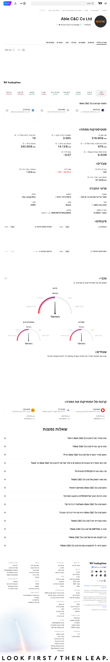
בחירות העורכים (34, 588)
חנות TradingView (58, 623)
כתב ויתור (61, 636)
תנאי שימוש (60, 634)
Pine (78, 586)
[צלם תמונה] (23, 50)
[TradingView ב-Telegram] (100, 575)
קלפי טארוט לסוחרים (57, 625)
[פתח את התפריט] (105, 3)
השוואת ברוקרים (58, 584)
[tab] (67, 226)
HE (21, 3)
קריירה (62, 614)
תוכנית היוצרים (34, 572)
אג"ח (78, 577)
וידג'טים (15, 565)
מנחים (37, 577)
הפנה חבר (36, 570)
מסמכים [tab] (82, 42)
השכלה (37, 586)
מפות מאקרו (76, 625)
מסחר (37, 584)
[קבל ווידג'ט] (19, 50)
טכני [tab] (67, 42)
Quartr (105, 606)
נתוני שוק (61, 570)
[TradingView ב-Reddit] (92, 575)
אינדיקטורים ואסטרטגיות (31, 595)
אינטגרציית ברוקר (12, 584)
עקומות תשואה (75, 620)
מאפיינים (61, 565)
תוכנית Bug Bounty (57, 648)
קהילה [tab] (73, 42)
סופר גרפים (76, 565)
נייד (78, 634)
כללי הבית (36, 575)
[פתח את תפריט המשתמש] (15, 3)
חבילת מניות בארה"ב (57, 597)
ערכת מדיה (60, 616)
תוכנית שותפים (13, 586)
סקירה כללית (60, 579)
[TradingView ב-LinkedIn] (105, 575)
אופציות (77, 623)
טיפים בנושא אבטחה (57, 646)
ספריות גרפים (13, 568)
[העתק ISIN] (49, 213)
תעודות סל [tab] (50, 42)
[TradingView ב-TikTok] (96, 575)
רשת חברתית (35, 565)
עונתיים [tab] (60, 42)
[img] (59, 25)
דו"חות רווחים (75, 606)
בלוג (62, 609)
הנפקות (77, 611)
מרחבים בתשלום (33, 602)
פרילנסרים (35, 600)
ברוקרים (61, 581)
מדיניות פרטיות (59, 639)
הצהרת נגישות (59, 643)
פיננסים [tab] (91, 42)
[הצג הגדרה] (99, 135)
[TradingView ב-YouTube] (96, 571)
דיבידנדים (76, 609)
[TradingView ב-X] (105, 571)
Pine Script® (75, 627)
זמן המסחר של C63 (57, 627)
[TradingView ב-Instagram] (92, 571)
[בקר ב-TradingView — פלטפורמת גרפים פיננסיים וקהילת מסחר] (12, 82)
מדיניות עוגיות (59, 641)
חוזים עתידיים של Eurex (56, 595)
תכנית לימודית (13, 588)
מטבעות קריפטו (75, 579)
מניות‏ (78, 572)
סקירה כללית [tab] (102, 42)
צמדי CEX (76, 581)
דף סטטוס (60, 650)
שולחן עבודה (76, 636)
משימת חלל (60, 606)
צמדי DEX (76, 584)
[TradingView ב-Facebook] (100, 571)
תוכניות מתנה (59, 572)
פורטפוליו (77, 618)
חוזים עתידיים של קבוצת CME (54, 593)
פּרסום (16, 581)
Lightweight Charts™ (10, 570)
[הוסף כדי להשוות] (77, 110)
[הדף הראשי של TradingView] (100, 3)
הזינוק (62, 586)
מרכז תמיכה (60, 611)
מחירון (62, 568)
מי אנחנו (61, 604)
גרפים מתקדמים (12, 572)
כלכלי (78, 604)
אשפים (37, 597)
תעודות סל (76, 574)
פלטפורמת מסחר (12, 575)
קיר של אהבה (35, 568)
